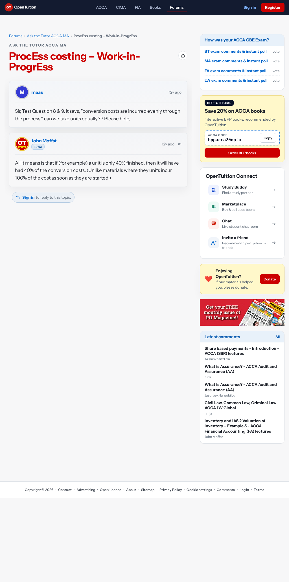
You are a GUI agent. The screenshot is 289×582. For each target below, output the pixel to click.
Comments (226, 490)
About (131, 490)
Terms (259, 490)
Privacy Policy (170, 490)
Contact (65, 490)
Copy (268, 138)
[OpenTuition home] (22, 7)
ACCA (101, 7)
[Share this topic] (182, 55)
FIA (138, 7)
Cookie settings (199, 490)
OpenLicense (110, 490)
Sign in (250, 7)
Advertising (85, 490)
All (277, 337)
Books (155, 7)
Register (273, 7)
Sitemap (148, 490)
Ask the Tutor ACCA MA (48, 36)
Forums (177, 7)
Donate (270, 279)
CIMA (121, 7)
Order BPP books (242, 153)
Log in (244, 490)
